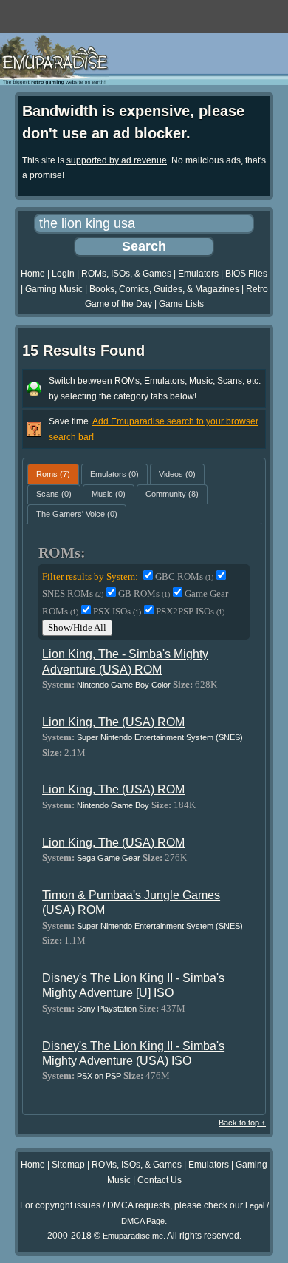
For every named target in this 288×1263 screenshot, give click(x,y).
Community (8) (172, 494)
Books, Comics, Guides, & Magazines (164, 289)
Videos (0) (177, 474)
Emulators (198, 273)
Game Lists (181, 304)
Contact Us (159, 1180)
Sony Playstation (107, 1008)
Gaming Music (54, 289)
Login (63, 273)
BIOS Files (246, 273)
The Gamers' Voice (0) (76, 513)
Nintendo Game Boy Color (124, 684)
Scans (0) (54, 494)
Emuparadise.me (133, 1235)
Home (33, 273)
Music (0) (109, 494)
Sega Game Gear (108, 857)
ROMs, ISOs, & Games (126, 273)
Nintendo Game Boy (113, 805)
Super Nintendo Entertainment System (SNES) (160, 737)
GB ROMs (144, 593)
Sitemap (68, 1164)
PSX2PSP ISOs (190, 611)
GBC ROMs (184, 576)
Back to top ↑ (242, 1122)
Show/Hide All (77, 627)
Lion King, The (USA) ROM (113, 722)
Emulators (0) (114, 474)
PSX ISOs (117, 611)
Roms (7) (53, 474)
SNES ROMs (72, 593)
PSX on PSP (99, 1075)
